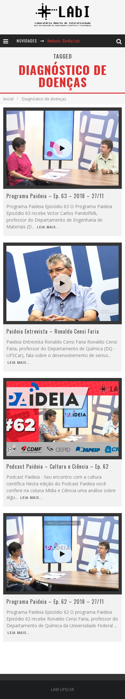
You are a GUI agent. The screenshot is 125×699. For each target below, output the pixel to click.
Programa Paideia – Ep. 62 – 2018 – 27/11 (55, 601)
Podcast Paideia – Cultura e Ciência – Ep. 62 (57, 466)
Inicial (8, 99)
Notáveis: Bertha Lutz (63, 40)
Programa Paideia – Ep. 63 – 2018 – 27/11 (55, 196)
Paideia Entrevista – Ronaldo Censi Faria (52, 331)
